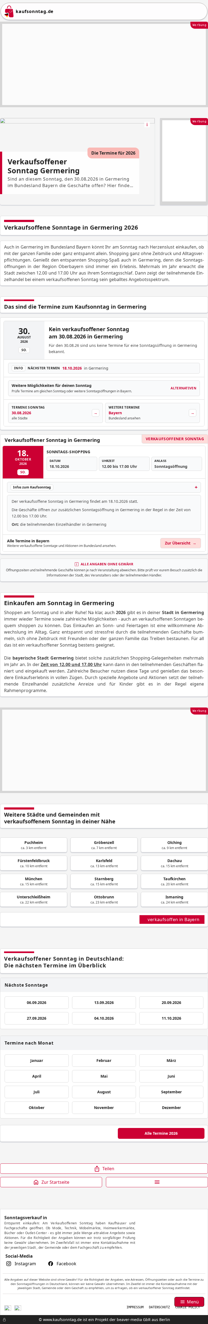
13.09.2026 (104, 1002)
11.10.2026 (171, 1018)
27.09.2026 (36, 1018)
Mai (104, 1076)
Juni (171, 1076)
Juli (37, 1091)
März (171, 1060)
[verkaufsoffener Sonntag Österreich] (18, 1307)
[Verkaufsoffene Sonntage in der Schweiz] (8, 1307)
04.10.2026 (104, 1018)
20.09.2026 (171, 1002)
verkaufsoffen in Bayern (174, 919)
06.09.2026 (36, 1002)
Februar (103, 1060)
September (171, 1091)
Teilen (108, 1169)
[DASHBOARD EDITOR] (1, 1319)
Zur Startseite (55, 1182)
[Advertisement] (104, 64)
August (104, 1091)
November (104, 1107)
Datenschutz (159, 1307)
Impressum (135, 1307)
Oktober (36, 1107)
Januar (36, 1060)
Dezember (171, 1107)
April (36, 1076)
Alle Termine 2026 (161, 1133)
